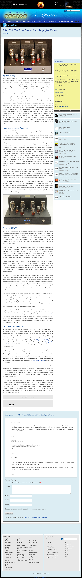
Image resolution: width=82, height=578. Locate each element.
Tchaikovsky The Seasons (65, 196)
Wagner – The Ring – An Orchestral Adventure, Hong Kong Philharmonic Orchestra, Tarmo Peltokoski (67, 145)
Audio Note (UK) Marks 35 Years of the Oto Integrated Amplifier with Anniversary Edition (68, 174)
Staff (40, 10)
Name (7, 495)
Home (4, 21)
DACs (6, 564)
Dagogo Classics (69, 546)
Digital (6, 540)
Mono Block (8, 544)
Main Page (49, 546)
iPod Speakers (33, 551)
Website (7, 504)
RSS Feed (67, 556)
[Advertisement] (67, 48)
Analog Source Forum (52, 551)
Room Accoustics (33, 542)
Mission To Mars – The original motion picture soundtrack (67, 180)
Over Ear (31, 557)
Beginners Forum (51, 557)
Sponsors (67, 552)
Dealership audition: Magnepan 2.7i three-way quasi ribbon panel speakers (68, 185)
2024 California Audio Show (65, 21)
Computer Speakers (22, 547)
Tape (6, 555)
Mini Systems (20, 548)
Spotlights (68, 544)
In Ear (30, 561)
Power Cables (20, 557)
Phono (7, 547)
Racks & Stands (33, 544)
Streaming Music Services (9, 568)
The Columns (52, 21)
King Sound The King (42, 340)
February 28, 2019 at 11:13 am (16, 459)
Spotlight (40, 21)
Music (45, 21)
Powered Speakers (22, 550)
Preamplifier (8, 545)
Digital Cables (20, 559)
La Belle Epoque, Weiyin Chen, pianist (67, 156)
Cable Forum (50, 554)
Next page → (33, 397)
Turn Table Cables (22, 560)
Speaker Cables (21, 555)
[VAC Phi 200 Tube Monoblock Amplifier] (28, 210)
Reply (12, 436)
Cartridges (8, 554)
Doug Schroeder (8, 36)
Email (7, 500)
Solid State (8, 548)
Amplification (13, 25)
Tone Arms (8, 557)
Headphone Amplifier (34, 562)
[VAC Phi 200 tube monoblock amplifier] (28, 56)
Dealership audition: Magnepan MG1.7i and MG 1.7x (68, 168)
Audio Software (33, 545)
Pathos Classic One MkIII (38, 360)
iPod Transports (33, 554)
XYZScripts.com (45, 577)
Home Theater (21, 545)
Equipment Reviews (12, 21)
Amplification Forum (52, 549)
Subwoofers (20, 544)
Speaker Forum (51, 547)
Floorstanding (20, 540)
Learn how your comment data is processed (36, 517)
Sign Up (49, 542)
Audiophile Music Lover (64, 127)
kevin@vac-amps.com (63, 106)
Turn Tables (8, 559)
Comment (8, 486)
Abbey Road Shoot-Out (64, 132)
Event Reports (31, 21)
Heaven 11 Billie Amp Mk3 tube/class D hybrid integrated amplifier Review (67, 151)
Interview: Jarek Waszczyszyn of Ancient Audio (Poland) (68, 115)
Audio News (22, 21)
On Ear (31, 559)
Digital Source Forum (52, 552)
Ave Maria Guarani (63, 138)
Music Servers (9, 566)
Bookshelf (19, 542)
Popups (35, 577)
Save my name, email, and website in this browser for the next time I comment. (26, 509)
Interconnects (20, 554)
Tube (6, 550)
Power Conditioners (34, 540)
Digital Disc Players (10, 562)
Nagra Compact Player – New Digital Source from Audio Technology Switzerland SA (69, 162)
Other (30, 547)
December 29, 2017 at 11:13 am (17, 441)
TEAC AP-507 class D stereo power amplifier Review (69, 191)
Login (48, 540)
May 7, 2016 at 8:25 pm (15, 422)
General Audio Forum (52, 555)
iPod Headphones (33, 552)
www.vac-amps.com (61, 104)
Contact (45, 10)
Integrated (8, 542)
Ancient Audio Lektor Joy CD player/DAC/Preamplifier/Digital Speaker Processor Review (68, 121)
